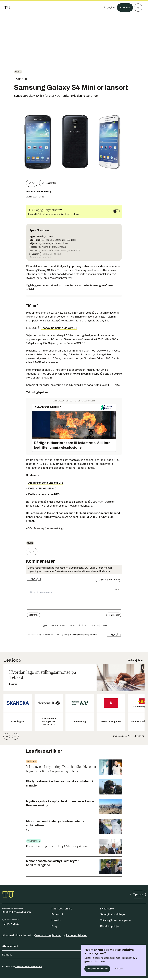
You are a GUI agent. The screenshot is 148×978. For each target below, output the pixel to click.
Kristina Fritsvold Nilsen (16, 912)
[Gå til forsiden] (7, 7)
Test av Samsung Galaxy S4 (59, 328)
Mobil (18, 72)
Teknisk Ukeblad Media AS (28, 967)
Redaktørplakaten (76, 935)
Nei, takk (119, 969)
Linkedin (56, 920)
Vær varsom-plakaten (48, 935)
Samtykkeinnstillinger (113, 914)
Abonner (125, 7)
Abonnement (10, 946)
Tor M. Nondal (10, 923)
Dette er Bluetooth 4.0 (42, 488)
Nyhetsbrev (107, 908)
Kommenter (50, 183)
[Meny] (138, 7)
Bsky (54, 926)
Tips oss (138, 894)
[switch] (116, 211)
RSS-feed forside (61, 908)
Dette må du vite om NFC (44, 494)
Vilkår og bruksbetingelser (115, 920)
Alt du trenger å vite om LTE (45, 482)
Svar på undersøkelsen (97, 969)
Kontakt (7, 954)
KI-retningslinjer (109, 926)
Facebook (57, 914)
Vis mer (35, 254)
